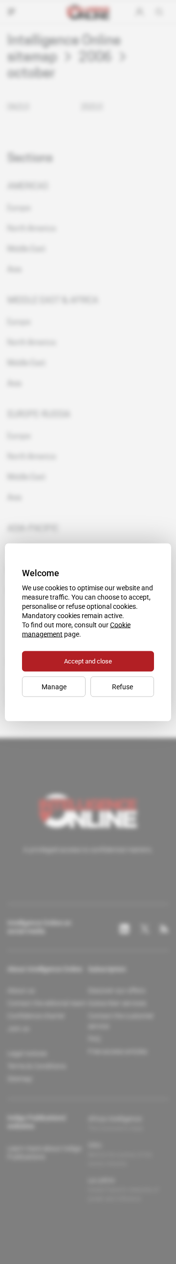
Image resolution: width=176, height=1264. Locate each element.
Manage (54, 686)
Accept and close (88, 660)
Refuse (122, 686)
